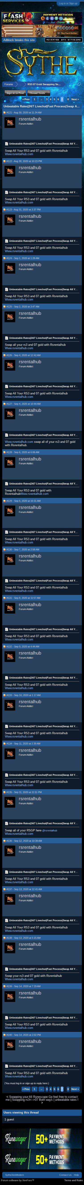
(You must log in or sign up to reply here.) (26, 1083)
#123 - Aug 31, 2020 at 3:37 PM (23, 209)
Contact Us (65, 1175)
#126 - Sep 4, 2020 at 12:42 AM (23, 355)
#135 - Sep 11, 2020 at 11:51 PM (24, 792)
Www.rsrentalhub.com (19, 154)
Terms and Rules (73, 1180)
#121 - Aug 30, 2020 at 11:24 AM (23, 112)
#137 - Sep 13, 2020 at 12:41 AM (24, 889)
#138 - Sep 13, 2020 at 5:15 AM (23, 937)
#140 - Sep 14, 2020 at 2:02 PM (23, 1035)
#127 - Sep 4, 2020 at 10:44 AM (23, 403)
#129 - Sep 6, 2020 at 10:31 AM (23, 501)
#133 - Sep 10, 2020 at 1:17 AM (23, 695)
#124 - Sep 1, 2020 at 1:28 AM (22, 258)
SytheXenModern (14, 1175)
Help (76, 1175)
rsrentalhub (30, 119)
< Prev (26, 99)
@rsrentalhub (49, 830)
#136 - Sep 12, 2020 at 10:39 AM (24, 840)
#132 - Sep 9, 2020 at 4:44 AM (22, 646)
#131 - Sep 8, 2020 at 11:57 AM (23, 598)
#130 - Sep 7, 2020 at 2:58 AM (22, 549)
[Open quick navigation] (79, 84)
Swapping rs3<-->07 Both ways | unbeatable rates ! (45, 1099)
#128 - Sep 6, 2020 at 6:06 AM (22, 452)
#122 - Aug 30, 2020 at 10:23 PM (24, 161)
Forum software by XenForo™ (17, 1180)
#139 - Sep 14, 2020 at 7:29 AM (23, 986)
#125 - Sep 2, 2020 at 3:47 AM (22, 306)
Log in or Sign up (68, 3)
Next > (75, 99)
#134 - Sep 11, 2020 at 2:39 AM (23, 743)
